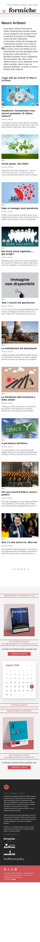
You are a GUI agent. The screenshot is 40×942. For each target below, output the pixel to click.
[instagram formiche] (12, 870)
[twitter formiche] (8, 870)
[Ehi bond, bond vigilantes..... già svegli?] (20, 236)
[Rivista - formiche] (20, 839)
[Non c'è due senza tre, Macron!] (20, 525)
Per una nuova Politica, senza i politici (19, 493)
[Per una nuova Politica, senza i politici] (20, 474)
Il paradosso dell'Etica (14, 443)
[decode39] (20, 853)
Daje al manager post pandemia (20, 208)
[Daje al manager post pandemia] (20, 192)
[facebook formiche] (5, 870)
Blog (3, 107)
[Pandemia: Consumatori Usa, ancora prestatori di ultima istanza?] (20, 95)
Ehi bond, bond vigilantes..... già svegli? (18, 252)
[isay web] (13, 879)
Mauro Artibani (8, 119)
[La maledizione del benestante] (20, 332)
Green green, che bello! (15, 163)
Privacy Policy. (17, 877)
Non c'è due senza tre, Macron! (19, 542)
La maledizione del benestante (19, 348)
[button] (4, 11)
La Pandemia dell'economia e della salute (18, 398)
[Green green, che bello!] (20, 146)
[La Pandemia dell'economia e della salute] (20, 379)
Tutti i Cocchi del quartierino (18, 302)
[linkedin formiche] (15, 870)
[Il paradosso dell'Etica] (20, 428)
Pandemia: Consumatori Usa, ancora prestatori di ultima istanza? (18, 113)
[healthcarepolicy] (20, 859)
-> (28, 569)
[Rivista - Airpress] (20, 846)
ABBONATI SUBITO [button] (19, 654)
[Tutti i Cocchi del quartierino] (20, 285)
